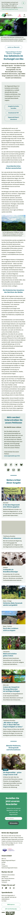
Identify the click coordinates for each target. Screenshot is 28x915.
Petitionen (8, 875)
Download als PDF (13, 113)
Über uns (4, 858)
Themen (8, 878)
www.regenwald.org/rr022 (12, 456)
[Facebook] (2, 888)
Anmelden (14, 823)
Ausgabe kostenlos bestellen (13, 107)
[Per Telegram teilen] (16, 465)
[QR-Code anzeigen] (19, 470)
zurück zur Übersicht (14, 47)
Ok (23, 3)
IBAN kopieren (11, 904)
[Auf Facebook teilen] (11, 465)
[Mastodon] (6, 888)
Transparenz (5, 866)
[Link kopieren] (6, 465)
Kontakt (4, 862)
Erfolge (5, 876)
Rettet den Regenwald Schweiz (9, 868)
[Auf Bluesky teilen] (21, 465)
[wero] (3, 912)
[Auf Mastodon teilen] (8, 470)
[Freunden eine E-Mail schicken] (13, 470)
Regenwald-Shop (6, 880)
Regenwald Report (8, 860)
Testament (4, 882)
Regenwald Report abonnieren (13, 118)
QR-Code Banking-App (11, 909)
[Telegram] (10, 888)
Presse (3, 864)
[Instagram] (14, 888)
